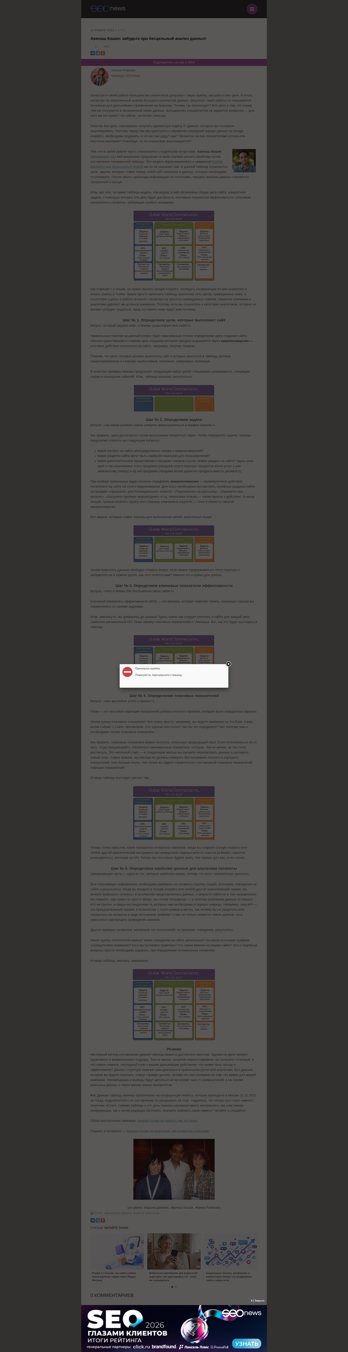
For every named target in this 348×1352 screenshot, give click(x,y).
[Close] (228, 664)
